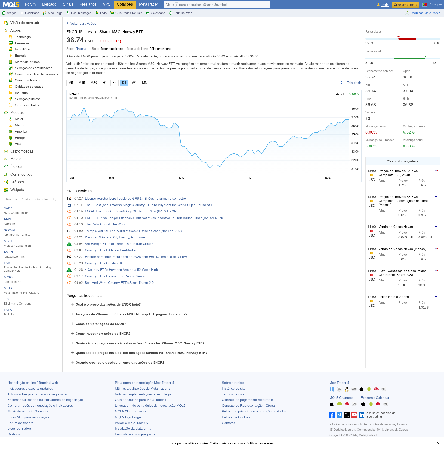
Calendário (158, 13)
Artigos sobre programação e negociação (38, 394)
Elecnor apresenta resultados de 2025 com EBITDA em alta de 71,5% (136, 257)
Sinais (68, 4)
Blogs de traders (20, 428)
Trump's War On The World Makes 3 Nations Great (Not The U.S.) (133, 231)
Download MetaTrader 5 (426, 13)
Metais (15, 159)
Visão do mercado (25, 23)
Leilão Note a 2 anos (394, 297)
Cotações (125, 4)
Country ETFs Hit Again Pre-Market (110, 250)
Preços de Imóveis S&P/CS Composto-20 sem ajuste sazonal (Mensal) (403, 200)
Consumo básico (27, 80)
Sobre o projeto (233, 382)
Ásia (18, 144)
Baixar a (131, 423)
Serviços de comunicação (33, 68)
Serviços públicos (27, 99)
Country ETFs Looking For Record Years (115, 276)
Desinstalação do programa (135, 434)
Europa (20, 138)
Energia (20, 55)
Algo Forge (55, 13)
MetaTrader (148, 4)
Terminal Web (183, 13)
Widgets (17, 190)
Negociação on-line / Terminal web (33, 382)
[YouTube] (354, 415)
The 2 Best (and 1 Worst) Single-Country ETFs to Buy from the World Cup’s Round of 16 (149, 205)
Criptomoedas (22, 151)
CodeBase (32, 13)
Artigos (11, 13)
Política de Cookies (236, 417)
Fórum (30, 4)
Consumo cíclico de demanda (37, 74)
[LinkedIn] (361, 415)
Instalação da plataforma (133, 428)
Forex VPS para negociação (28, 417)
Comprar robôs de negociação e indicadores (40, 405)
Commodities (21, 174)
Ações (15, 30)
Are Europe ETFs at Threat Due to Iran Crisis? (119, 244)
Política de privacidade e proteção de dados (254, 411)
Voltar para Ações (83, 23)
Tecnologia (23, 37)
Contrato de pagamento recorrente (247, 400)
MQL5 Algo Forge (128, 417)
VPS (107, 4)
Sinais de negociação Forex (28, 411)
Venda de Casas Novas (396, 226)
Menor (20, 125)
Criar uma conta (405, 4)
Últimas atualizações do (142, 388)
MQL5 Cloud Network (130, 411)
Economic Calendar (375, 397)
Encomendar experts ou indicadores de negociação (45, 400)
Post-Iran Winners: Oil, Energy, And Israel (115, 237)
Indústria (21, 93)
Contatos (228, 423)
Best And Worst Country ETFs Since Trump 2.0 (119, 282)
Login (385, 4)
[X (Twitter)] (347, 415)
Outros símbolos (27, 105)
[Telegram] (339, 415)
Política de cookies (260, 443)
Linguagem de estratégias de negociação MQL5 (150, 405)
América (21, 131)
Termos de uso (233, 394)
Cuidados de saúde (29, 86)
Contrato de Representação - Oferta (248, 405)
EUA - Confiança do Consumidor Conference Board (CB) (402, 273)
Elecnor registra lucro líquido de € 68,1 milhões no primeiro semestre (135, 198)
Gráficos (17, 182)
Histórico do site (233, 388)
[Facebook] (332, 415)
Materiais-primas (27, 62)
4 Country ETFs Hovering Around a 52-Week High (121, 269)
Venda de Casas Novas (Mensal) (403, 249)
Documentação (81, 13)
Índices (16, 166)
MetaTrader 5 (339, 382)
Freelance (88, 4)
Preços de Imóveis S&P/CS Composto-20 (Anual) (398, 173)
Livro (103, 13)
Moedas (17, 113)
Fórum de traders (20, 423)
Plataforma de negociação (144, 382)
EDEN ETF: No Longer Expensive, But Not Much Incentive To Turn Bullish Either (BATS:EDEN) (154, 218)
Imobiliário (22, 49)
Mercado (49, 4)
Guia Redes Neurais (128, 13)
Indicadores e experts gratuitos (30, 388)
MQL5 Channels (341, 397)
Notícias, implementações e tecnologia (143, 394)
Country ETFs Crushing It (103, 263)
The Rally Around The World (105, 224)
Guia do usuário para (141, 400)
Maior (19, 119)
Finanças (22, 43)
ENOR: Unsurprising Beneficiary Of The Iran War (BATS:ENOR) (131, 211)
